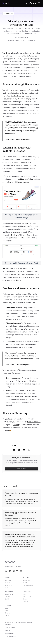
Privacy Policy (10, 628)
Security (8, 631)
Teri (4, 268)
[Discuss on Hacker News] (14, 450)
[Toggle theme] (27, 3)
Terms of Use (9, 633)
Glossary (7, 597)
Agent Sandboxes (28, 585)
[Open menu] (39, 3)
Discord (16, 425)
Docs (24, 594)
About (7, 608)
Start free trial (21, 469)
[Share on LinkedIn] (19, 450)
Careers (7, 613)
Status (25, 599)
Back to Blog (9, 13)
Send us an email (33, 422)
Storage (7, 583)
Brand (7, 615)
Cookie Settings (10, 636)
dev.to (18, 280)
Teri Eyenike (7, 53)
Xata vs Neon (9, 594)
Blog (6, 611)
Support (25, 601)
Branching (8, 580)
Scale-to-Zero (9, 585)
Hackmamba (19, 96)
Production (26, 580)
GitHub (7, 599)
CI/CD (25, 583)
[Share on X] (29, 450)
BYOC (6, 587)
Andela (31, 90)
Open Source (27, 597)
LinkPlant (15, 235)
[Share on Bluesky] (24, 450)
